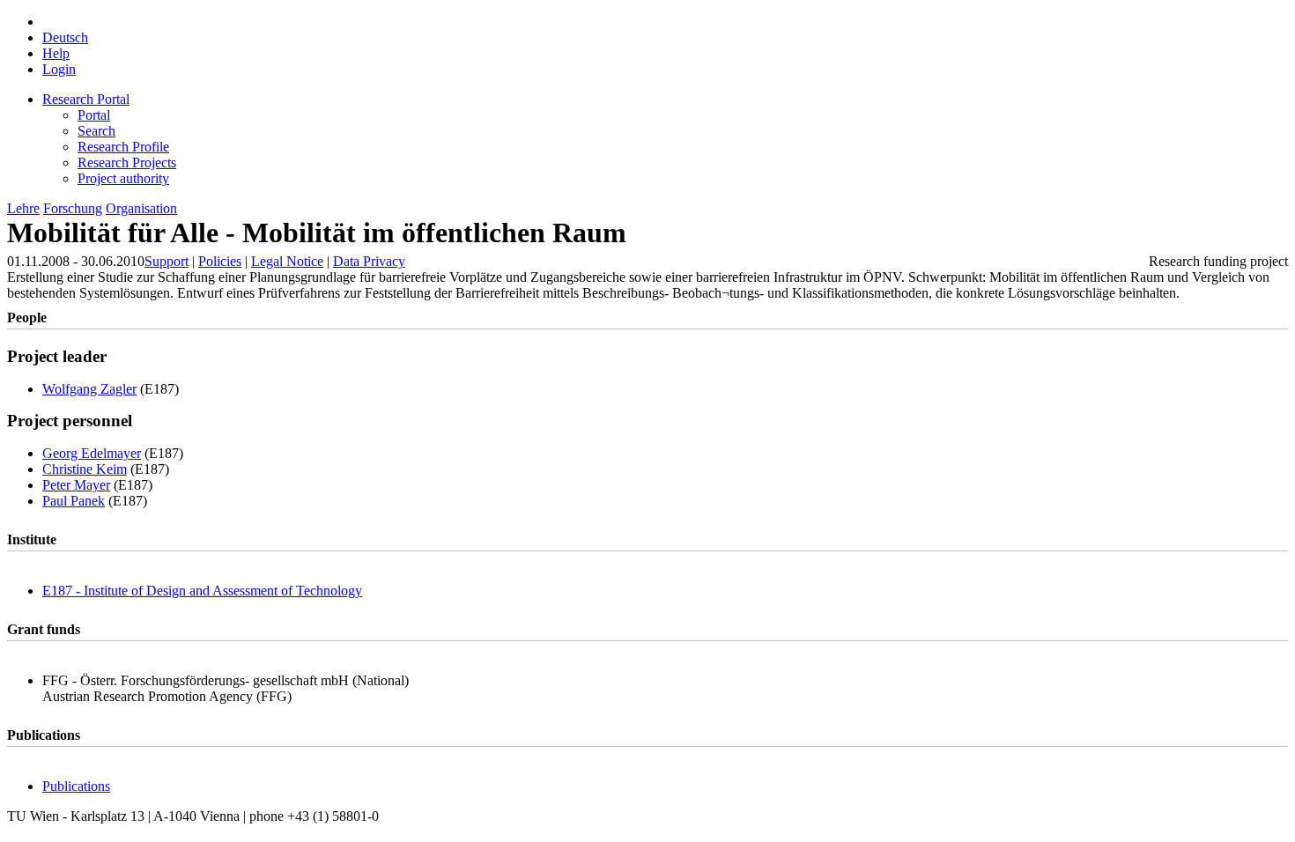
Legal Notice (287, 261)
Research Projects (127, 162)
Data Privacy (369, 261)
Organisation (141, 208)
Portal (94, 114)
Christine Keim (84, 469)
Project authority (123, 178)
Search (96, 130)
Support (166, 261)
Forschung (72, 208)
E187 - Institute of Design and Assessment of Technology (202, 590)
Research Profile (123, 146)
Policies (219, 261)
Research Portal (86, 99)
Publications (76, 786)
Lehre (23, 208)
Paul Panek (73, 500)
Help (56, 53)
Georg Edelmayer (91, 453)
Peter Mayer (76, 484)
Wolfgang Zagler (89, 388)
